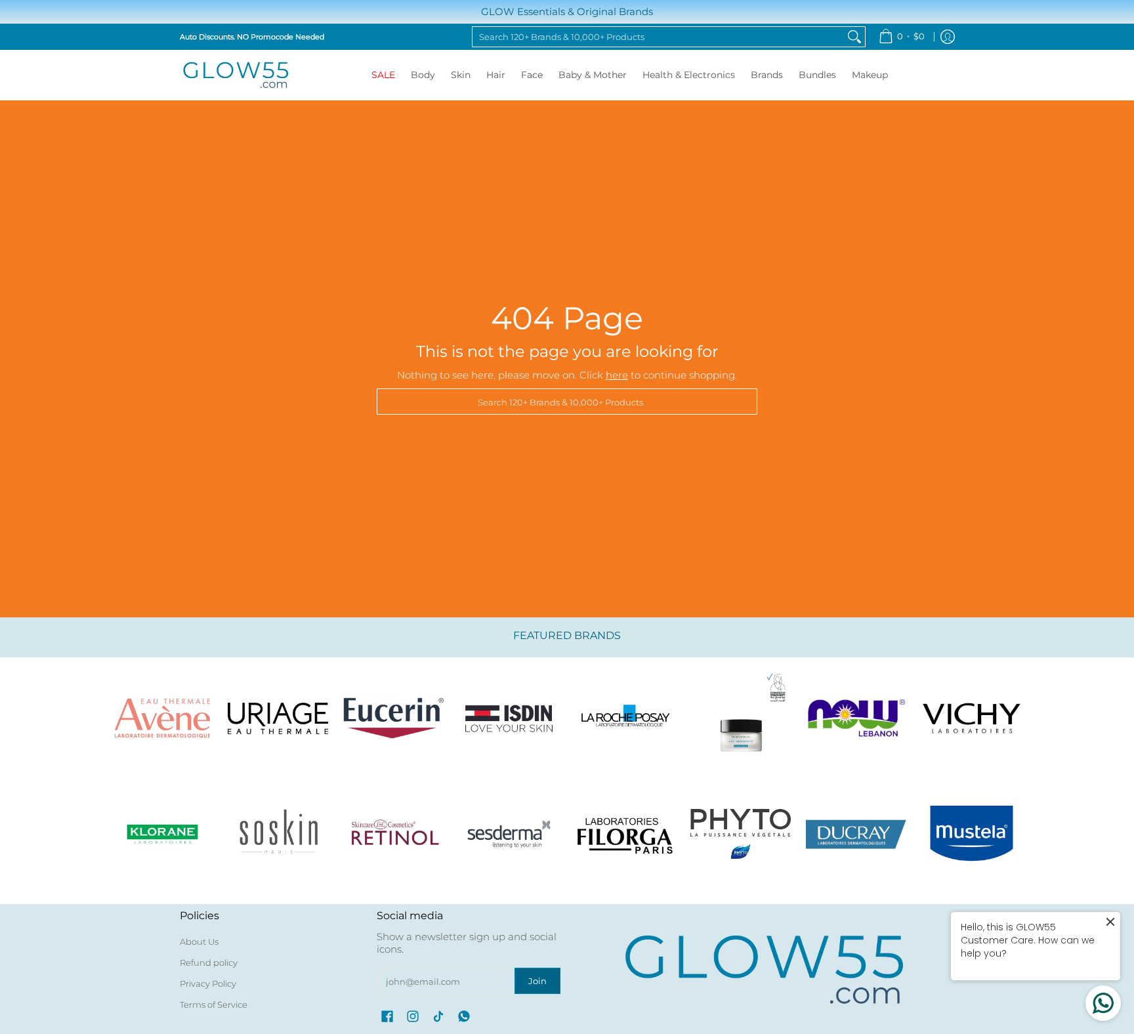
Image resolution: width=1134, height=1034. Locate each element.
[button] (387, 1016)
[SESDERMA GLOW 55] (509, 833)
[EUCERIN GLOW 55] (393, 718)
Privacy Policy (208, 983)
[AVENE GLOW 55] (162, 718)
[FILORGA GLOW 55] (624, 833)
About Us (199, 941)
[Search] (854, 37)
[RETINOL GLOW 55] (393, 833)
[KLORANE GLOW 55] (162, 833)
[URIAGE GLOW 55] (277, 718)
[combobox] (658, 37)
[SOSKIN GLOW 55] (277, 833)
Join (537, 981)
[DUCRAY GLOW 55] (856, 833)
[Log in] (947, 37)
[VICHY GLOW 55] (971, 718)
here (617, 375)
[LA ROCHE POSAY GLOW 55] (624, 718)
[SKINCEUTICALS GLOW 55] (740, 718)
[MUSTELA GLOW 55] (971, 833)
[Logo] (856, 718)
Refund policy (209, 962)
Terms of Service (213, 1004)
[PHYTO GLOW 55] (740, 833)
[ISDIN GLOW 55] (509, 718)
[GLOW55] (235, 75)
